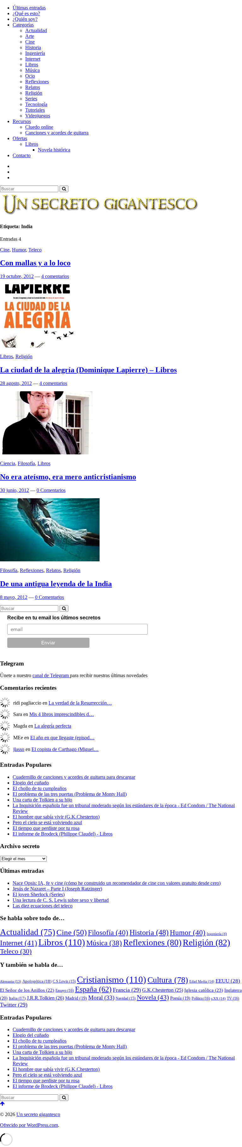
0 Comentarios (51, 490)
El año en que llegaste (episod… (62, 737)
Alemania (10, 981)
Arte (29, 36)
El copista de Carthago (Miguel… (65, 749)
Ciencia (7, 463)
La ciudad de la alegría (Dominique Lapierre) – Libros (88, 370)
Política (201, 998)
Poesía (180, 998)
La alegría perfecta (52, 726)
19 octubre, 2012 (17, 276)
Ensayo (64, 990)
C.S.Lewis (64, 981)
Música (32, 70)
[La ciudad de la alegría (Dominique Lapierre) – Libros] (37, 345)
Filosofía (26, 463)
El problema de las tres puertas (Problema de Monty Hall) (70, 794)
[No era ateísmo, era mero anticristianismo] (46, 452)
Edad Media (201, 981)
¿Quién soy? (25, 19)
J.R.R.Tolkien (45, 998)
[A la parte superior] (2, 1103)
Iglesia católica (203, 990)
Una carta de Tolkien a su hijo (42, 799)
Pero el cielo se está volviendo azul (47, 822)
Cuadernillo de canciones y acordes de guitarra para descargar (74, 777)
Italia (17, 998)
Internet (32, 59)
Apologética (36, 981)
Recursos (22, 121)
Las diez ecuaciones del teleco (42, 905)
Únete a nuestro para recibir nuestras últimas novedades (73, 675)
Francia (127, 990)
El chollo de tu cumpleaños (39, 788)
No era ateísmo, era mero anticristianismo (68, 477)
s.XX (218, 998)
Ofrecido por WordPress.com (29, 1125)
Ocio (30, 76)
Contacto (22, 155)
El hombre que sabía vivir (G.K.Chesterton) (56, 816)
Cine (30, 41)
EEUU (228, 981)
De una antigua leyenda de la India (56, 584)
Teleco (35, 249)
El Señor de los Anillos (27, 990)
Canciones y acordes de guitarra (57, 132)
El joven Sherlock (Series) (39, 894)
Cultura (167, 979)
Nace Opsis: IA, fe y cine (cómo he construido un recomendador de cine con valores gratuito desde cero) (117, 883)
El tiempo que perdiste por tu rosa (46, 828)
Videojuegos (37, 115)
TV (233, 998)
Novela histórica (54, 149)
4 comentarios (55, 276)
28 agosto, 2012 (16, 383)
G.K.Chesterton (162, 990)
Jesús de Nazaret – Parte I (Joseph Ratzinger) (57, 888)
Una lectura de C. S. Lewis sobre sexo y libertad (61, 900)
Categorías (23, 24)
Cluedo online (39, 127)
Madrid (76, 998)
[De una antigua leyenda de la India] (50, 559)
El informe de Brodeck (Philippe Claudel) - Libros (62, 834)
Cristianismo (111, 979)
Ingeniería (35, 53)
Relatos (32, 87)
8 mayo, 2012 (13, 597)
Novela (153, 997)
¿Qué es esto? (26, 13)
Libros (31, 64)
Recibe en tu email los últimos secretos (54, 617)
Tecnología (36, 104)
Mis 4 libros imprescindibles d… (61, 714)
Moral (101, 997)
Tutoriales (35, 110)
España (93, 989)
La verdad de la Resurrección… (80, 703)
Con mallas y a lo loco (35, 263)
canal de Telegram (51, 675)
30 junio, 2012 (14, 490)
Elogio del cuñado (31, 782)
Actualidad (36, 30)
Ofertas (20, 138)
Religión (33, 93)
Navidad (125, 998)
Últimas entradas (29, 7)
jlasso (18, 749)
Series (31, 98)
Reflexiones (37, 81)
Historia (33, 47)
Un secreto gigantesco (38, 1114)
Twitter (13, 1005)
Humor (19, 249)
